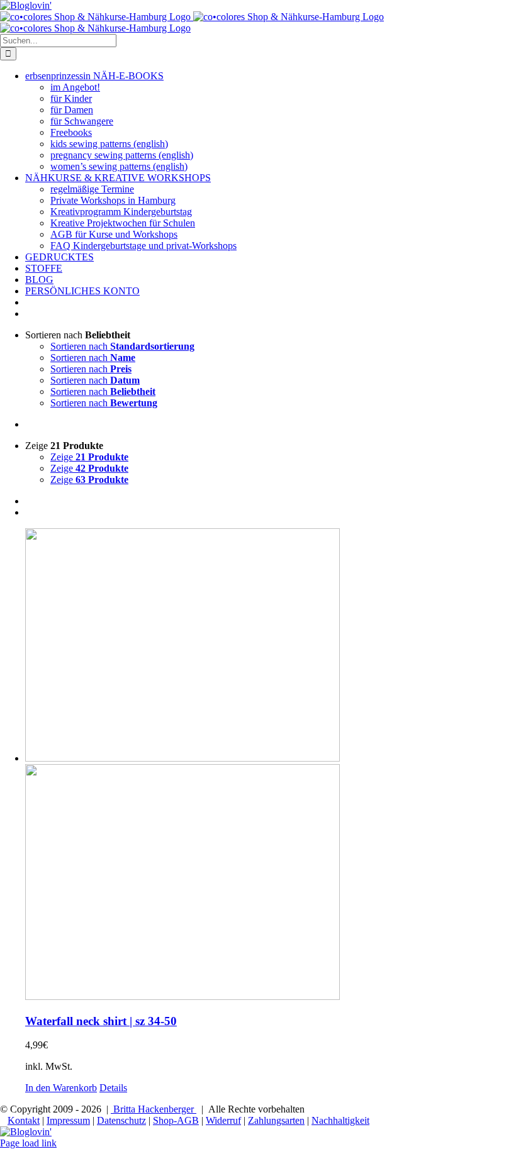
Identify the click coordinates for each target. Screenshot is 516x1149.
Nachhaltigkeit (340, 1120)
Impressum (68, 1120)
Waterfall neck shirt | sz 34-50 (101, 1021)
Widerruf (223, 1120)
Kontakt (24, 1120)
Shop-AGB (176, 1120)
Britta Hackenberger (153, 1109)
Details (113, 1087)
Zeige (89, 457)
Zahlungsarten (276, 1120)
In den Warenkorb (61, 1087)
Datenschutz (121, 1120)
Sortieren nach (122, 346)
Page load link (28, 1143)
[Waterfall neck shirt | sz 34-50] (270, 765)
